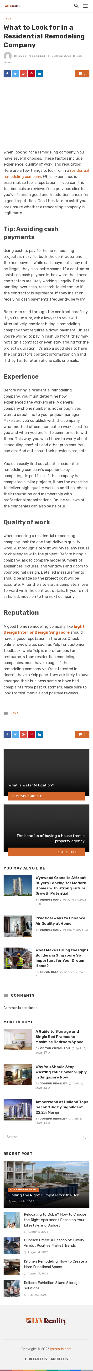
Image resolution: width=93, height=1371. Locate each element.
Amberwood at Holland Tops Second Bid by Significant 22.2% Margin (62, 1107)
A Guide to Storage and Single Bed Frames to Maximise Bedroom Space (59, 1036)
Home (7, 19)
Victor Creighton (55, 1048)
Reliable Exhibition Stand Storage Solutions (52, 1285)
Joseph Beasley (32, 55)
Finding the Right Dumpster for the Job (43, 1195)
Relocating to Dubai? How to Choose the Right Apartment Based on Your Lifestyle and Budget (55, 1219)
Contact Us (36, 1359)
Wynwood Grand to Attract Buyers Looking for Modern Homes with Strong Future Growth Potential (61, 885)
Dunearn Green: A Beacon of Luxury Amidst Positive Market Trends (54, 1243)
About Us (59, 1359)
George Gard (51, 899)
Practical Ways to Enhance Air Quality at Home (60, 920)
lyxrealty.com (61, 1349)
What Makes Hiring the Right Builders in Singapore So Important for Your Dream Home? (62, 958)
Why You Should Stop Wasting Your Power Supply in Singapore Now (61, 1071)
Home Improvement (24, 1189)
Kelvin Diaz (49, 972)
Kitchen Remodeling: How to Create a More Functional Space (55, 1264)
